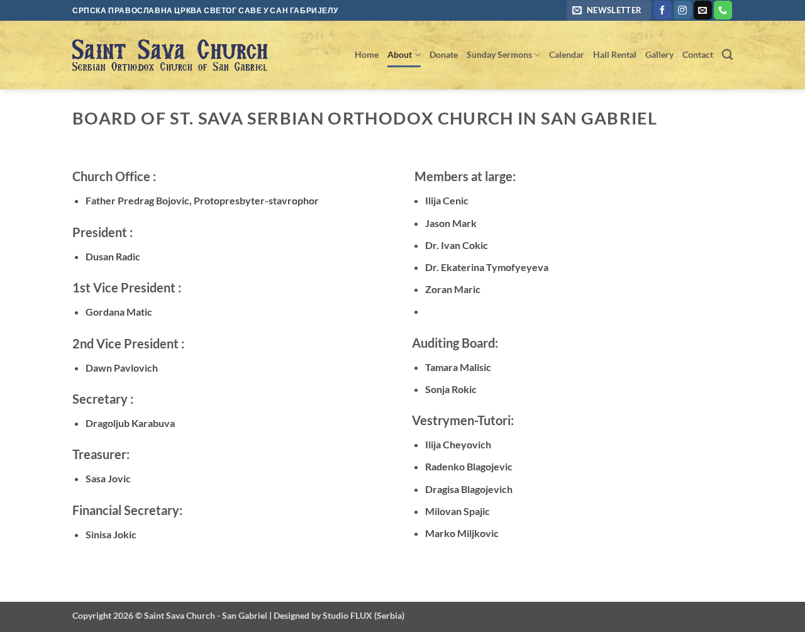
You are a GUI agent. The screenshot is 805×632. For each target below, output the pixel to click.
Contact (697, 54)
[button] (609, 10)
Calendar (566, 54)
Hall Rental (614, 54)
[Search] (727, 55)
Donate (444, 54)
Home (367, 54)
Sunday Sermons (499, 54)
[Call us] (723, 10)
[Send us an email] (703, 10)
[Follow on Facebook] (662, 10)
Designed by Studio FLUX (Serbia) (339, 615)
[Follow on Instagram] (683, 10)
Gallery (659, 54)
